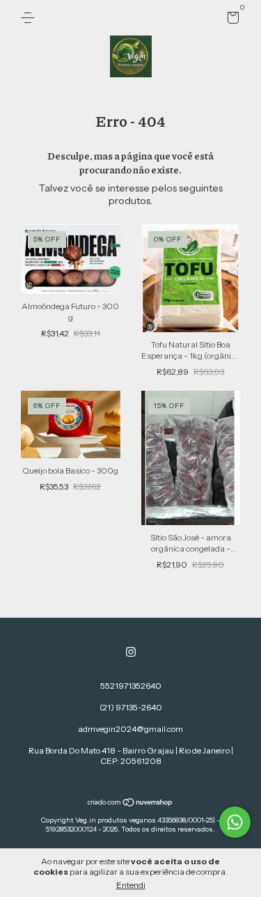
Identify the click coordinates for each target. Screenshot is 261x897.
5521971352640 (130, 685)
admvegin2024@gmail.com (130, 729)
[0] (230, 20)
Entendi (130, 885)
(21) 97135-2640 (131, 707)
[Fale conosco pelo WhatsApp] (235, 822)
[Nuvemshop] (130, 803)
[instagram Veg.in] (130, 651)
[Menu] (30, 18)
